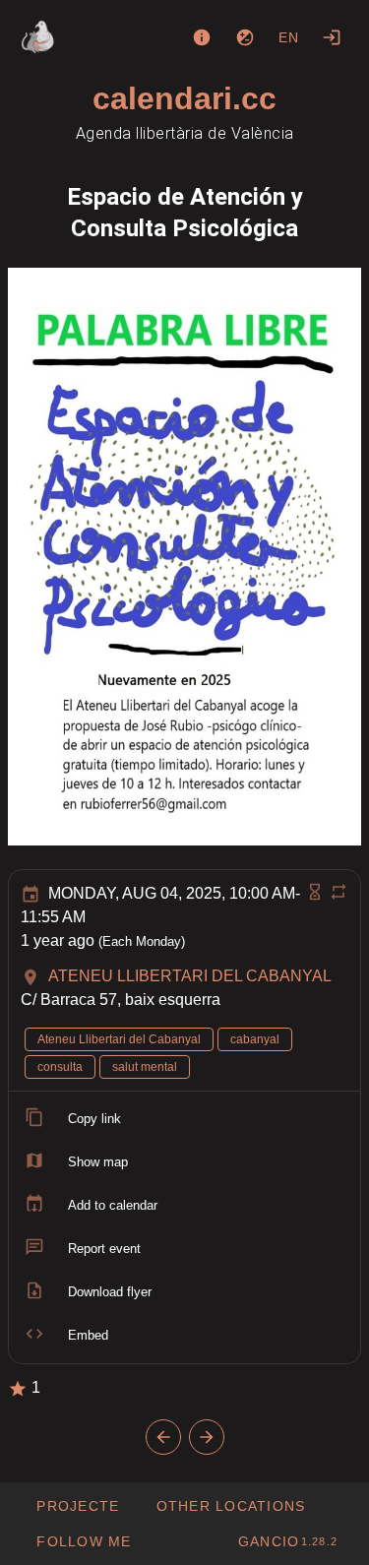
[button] (230, 1506)
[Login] (331, 37)
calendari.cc (184, 98)
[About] (201, 37)
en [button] (289, 37)
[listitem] (184, 1119)
